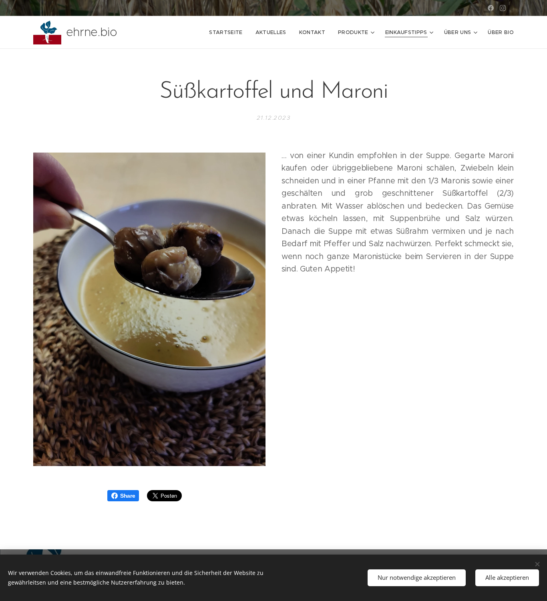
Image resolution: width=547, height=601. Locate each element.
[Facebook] (491, 8)
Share (127, 495)
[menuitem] (228, 32)
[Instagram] (503, 8)
